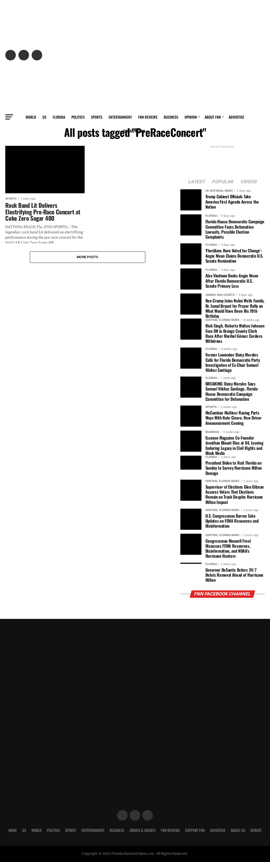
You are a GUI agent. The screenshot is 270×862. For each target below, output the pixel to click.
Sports (96, 117)
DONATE (256, 830)
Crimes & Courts (142, 830)
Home (12, 830)
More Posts (87, 257)
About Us (238, 830)
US (44, 117)
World (31, 117)
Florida (59, 117)
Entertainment (120, 117)
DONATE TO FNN (134, 131)
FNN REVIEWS (147, 117)
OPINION (191, 117)
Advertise (236, 117)
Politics (78, 117)
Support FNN (195, 830)
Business (171, 117)
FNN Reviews (170, 830)
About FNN (213, 117)
